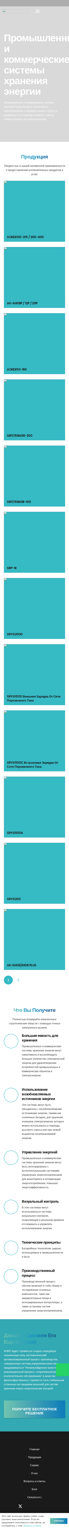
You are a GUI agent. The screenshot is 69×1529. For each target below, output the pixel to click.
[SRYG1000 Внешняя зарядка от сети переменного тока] (34, 674)
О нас (34, 1473)
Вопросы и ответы (34, 1481)
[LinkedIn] (49, 1506)
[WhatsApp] (58, 1506)
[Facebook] (10, 1506)
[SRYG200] (34, 873)
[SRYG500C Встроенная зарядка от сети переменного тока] (34, 740)
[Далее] (28, 980)
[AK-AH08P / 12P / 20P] (34, 277)
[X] (20, 1506)
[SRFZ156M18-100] (34, 476)
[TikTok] (30, 1506)
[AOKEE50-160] (34, 343)
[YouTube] (39, 1506)
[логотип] (15, 11)
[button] (38, 11)
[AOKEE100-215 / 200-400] (34, 211)
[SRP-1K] (34, 542)
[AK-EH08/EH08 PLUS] (34, 939)
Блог (34, 1489)
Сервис (34, 1465)
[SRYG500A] (34, 807)
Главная (34, 1449)
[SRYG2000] (34, 608)
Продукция (34, 1457)
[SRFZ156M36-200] (34, 409)
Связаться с (34, 1497)
